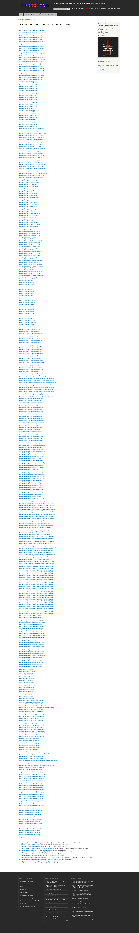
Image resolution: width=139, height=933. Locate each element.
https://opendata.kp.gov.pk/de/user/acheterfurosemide (31, 420)
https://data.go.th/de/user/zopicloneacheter (29, 188)
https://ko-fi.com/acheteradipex (26, 318)
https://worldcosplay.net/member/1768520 (29, 740)
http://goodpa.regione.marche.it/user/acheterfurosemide (32, 57)
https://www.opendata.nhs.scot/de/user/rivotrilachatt (31, 144)
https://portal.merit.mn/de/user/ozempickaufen (30, 809)
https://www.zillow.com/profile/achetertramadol (30, 340)
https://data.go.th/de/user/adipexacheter (28, 217)
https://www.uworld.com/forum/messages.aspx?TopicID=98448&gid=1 (36, 577)
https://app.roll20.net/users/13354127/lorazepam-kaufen (32, 725)
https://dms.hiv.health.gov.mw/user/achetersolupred (31, 449)
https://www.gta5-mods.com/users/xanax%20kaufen (31, 700)
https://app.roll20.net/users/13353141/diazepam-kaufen (32, 715)
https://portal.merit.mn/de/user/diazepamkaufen (30, 830)
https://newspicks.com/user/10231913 (28, 86)
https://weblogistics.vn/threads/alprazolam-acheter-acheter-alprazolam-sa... (37, 380)
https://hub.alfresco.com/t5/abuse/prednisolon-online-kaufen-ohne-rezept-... (37, 512)
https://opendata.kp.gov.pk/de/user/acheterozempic (31, 440)
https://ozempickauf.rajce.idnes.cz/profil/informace (31, 756)
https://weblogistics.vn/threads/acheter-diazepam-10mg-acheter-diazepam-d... (37, 382)
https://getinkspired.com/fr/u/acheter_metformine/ (31, 271)
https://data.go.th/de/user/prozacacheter (28, 206)
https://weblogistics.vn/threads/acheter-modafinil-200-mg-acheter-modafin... (37, 395)
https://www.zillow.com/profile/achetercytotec (30, 358)
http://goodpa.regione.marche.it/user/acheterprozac (31, 50)
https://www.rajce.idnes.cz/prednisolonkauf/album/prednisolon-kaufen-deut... (37, 765)
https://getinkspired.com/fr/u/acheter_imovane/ (30, 239)
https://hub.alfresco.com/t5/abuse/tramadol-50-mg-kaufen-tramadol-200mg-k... (37, 536)
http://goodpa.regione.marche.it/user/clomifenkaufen (31, 778)
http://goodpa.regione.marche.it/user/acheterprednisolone (32, 32)
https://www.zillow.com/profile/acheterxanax (29, 344)
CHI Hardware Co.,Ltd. (25, 903)
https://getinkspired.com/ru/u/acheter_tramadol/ (30, 235)
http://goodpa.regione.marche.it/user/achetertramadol (31, 74)
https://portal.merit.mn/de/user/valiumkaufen (29, 818)
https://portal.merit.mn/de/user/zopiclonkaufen (30, 832)
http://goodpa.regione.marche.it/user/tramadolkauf (31, 621)
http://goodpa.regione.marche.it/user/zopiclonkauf (30, 617)
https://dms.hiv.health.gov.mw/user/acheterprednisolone (32, 451)
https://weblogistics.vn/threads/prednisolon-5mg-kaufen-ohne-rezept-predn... (37, 561)
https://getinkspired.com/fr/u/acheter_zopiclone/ (30, 240)
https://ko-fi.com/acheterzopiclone (27, 289)
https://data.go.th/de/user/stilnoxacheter (28, 191)
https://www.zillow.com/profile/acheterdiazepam (30, 333)
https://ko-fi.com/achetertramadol (27, 284)
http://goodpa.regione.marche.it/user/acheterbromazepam (32, 43)
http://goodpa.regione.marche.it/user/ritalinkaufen (30, 624)
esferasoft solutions (24, 884)
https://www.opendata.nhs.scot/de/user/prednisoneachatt (32, 161)
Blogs (38, 14)
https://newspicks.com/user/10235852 (28, 124)
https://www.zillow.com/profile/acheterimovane (30, 337)
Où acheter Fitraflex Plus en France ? (80, 898)
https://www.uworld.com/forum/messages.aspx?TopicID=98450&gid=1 (36, 581)
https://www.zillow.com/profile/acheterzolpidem (30, 342)
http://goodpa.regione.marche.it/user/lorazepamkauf (31, 783)
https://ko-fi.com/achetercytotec (26, 311)
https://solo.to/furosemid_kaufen (26, 682)
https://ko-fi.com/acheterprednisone (27, 302)
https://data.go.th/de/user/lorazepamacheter (29, 197)
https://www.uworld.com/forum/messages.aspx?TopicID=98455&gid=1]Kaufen (40, 857)
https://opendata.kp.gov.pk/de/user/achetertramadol (31, 404)
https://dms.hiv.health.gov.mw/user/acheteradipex (30, 458)
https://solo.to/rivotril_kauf (25, 693)
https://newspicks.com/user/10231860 (28, 83)
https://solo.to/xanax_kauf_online (26, 698)
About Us (44, 14)
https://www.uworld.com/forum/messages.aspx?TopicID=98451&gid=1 (36, 582)
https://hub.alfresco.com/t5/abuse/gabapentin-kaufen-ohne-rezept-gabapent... (37, 511)
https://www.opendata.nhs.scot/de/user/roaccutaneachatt (32, 164)
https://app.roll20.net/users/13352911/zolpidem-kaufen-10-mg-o (34, 705)
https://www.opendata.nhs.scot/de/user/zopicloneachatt (32, 148)
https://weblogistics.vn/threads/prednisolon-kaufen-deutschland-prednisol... (36, 550)
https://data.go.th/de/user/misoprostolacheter (29, 211)
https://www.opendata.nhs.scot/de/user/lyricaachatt (31, 153)
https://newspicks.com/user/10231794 (28, 81)
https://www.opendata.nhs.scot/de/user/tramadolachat (31, 142)
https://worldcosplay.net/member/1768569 (29, 747)
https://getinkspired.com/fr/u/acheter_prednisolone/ (31, 275)
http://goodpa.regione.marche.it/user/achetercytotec (31, 46)
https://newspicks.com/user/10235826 (28, 122)
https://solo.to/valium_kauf (25, 676)
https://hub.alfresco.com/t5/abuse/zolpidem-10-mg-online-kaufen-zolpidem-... (37, 531)
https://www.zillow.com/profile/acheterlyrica (29, 331)
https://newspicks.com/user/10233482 (28, 108)
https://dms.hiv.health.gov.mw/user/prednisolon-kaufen (32, 655)
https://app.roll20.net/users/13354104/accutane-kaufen (31, 724)
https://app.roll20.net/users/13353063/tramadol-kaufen (31, 709)
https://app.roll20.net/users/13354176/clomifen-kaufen (31, 731)
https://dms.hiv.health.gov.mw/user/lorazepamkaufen (31, 644)
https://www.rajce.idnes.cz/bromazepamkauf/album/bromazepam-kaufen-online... (38, 762)
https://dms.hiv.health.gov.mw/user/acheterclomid (30, 453)
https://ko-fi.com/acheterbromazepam (28, 315)
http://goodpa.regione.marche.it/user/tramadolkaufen (31, 800)
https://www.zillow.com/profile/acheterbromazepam (31, 362)
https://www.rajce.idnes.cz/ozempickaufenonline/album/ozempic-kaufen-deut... (38, 760)
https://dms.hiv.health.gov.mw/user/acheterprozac (30, 469)
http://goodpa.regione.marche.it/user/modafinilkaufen (31, 805)
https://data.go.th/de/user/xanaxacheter (28, 179)
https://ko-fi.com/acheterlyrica (26, 295)
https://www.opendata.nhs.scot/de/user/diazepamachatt (32, 150)
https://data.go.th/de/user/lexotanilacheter (28, 215)
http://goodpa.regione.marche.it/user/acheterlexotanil (31, 41)
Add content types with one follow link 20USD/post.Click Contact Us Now (104, 8)
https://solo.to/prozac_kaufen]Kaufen (30, 844)
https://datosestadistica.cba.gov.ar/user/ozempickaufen (32, 771)
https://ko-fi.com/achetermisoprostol (27, 313)
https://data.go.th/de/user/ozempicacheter (28, 219)
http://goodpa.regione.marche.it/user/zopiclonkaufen (31, 796)
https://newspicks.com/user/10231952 (28, 90)
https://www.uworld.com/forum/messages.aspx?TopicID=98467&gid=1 (36, 610)
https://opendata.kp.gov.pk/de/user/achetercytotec (30, 431)
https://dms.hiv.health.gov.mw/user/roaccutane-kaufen (31, 659)
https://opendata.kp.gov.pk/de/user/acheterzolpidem (31, 402)
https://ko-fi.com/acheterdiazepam (27, 291)
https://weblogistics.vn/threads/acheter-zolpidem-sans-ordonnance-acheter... (37, 387)
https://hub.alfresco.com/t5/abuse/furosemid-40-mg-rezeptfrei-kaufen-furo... (37, 507)
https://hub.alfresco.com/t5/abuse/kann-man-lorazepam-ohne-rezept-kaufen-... (37, 516)
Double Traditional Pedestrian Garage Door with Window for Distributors (56, 913)
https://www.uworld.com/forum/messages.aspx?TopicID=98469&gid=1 (36, 613)
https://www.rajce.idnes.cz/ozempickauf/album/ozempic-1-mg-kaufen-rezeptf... (38, 753)
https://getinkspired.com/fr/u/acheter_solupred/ (30, 277)
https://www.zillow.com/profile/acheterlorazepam (30, 346)
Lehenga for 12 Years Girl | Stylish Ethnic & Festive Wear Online (55, 905)
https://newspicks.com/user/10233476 (28, 104)
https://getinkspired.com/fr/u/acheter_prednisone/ (30, 253)
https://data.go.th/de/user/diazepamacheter (29, 190)
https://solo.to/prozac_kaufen (25, 685)
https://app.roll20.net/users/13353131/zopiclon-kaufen (31, 713)
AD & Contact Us (52, 14)
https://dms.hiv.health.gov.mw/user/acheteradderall (31, 473)
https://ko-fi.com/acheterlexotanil (26, 317)
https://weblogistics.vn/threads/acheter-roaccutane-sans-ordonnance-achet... (37, 386)
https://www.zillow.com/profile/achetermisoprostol (31, 360)
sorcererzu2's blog (30, 19)
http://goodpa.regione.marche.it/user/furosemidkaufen (31, 787)
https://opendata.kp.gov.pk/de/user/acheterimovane (31, 407)
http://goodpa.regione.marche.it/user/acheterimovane (31, 70)
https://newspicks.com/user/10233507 (28, 115)
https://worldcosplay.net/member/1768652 (29, 749)
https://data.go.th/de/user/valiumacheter (28, 195)
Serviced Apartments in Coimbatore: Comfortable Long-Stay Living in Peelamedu (82, 882)
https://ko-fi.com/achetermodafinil (27, 278)
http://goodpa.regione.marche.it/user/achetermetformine (32, 35)
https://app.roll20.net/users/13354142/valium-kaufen (31, 727)
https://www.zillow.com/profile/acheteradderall (30, 351)
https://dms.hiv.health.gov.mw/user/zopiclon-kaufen (31, 662)
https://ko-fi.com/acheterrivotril (26, 286)
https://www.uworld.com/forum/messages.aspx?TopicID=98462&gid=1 (36, 601)
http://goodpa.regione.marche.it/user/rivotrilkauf (30, 630)
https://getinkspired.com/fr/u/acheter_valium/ (29, 248)
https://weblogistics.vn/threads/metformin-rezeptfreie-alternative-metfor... (36, 563)
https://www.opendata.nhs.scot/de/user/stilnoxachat (31, 152)
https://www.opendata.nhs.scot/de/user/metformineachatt (32, 133)
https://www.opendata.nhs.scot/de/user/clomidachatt (31, 132)
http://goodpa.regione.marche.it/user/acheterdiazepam (32, 66)
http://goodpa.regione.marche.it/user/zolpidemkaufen (31, 637)
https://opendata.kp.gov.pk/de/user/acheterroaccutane (31, 425)
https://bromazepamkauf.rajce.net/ (27, 764)
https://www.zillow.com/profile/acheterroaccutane (31, 353)
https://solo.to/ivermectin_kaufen (26, 687)
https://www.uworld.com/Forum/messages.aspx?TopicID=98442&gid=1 (36, 566)
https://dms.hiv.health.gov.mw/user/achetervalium (30, 480)
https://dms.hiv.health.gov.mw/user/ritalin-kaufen (30, 657)
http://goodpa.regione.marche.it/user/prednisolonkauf (31, 626)
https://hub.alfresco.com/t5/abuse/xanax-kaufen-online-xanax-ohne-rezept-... (37, 532)
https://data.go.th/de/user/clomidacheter (28, 222)
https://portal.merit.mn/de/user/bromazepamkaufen (31, 810)
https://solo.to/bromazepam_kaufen (27, 671)
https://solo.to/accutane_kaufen (26, 680)
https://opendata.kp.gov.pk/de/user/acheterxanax (30, 400)
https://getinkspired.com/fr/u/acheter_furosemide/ (30, 251)
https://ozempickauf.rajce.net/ (26, 754)
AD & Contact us (102, 69)
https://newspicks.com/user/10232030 (28, 99)
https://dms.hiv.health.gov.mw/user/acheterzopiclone (31, 487)
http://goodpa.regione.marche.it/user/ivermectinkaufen (32, 793)
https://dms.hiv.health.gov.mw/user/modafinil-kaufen (31, 651)
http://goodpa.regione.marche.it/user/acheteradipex (31, 39)
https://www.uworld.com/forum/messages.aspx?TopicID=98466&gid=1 (36, 608)
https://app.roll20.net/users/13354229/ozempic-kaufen (31, 736)
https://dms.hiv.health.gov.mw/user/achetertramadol (31, 493)
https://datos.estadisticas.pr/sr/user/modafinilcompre (31, 228)
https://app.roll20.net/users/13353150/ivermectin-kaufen (32, 716)
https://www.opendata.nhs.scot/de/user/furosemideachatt (32, 159)
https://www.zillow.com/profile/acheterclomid (30, 371)
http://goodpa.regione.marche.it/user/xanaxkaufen (30, 803)
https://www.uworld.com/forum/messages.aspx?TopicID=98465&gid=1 (36, 606)
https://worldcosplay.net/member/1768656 (29, 751)
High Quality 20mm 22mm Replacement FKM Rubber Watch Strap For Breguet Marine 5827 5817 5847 (56, 901)
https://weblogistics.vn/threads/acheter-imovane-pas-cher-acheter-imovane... (37, 378)
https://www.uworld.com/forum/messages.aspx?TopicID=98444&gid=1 (36, 570)
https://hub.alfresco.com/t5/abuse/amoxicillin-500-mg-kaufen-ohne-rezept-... (37, 500)
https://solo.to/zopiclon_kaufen (26, 691)
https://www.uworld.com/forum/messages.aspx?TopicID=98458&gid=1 (36, 593)
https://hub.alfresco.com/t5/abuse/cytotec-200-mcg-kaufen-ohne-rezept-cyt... (37, 503)
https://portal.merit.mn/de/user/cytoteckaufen (29, 816)
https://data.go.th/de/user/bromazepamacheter (30, 213)
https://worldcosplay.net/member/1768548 (29, 745)
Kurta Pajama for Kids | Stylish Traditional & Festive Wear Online (55, 909)
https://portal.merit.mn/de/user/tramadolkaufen (30, 834)
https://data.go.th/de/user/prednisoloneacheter (29, 224)
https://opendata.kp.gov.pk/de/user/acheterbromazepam (32, 434)
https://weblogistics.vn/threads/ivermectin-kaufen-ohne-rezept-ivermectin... (37, 556)
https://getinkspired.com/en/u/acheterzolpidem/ (30, 233)
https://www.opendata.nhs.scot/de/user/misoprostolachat (32, 172)
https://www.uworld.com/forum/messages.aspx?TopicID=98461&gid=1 (36, 599)
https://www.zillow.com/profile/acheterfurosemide (31, 347)
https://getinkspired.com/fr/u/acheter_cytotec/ (29, 262)
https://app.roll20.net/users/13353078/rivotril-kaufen (31, 711)
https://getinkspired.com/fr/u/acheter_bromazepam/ (31, 266)
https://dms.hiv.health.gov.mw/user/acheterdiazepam (31, 485)
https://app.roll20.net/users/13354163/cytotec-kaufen (31, 729)
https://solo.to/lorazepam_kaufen (26, 678)
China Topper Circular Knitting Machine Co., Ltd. (30, 898)
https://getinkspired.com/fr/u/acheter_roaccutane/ (30, 257)
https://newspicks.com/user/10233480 (28, 106)
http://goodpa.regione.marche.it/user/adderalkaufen (31, 639)
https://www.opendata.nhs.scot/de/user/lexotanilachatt (31, 175)
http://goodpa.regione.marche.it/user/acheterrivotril (31, 72)
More (41, 908)
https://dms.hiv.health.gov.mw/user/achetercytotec (31, 465)
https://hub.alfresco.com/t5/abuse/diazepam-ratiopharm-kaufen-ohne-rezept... (37, 505)
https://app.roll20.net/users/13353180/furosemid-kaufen (32, 722)
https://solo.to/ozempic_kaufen (26, 669)
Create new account (79, 8)
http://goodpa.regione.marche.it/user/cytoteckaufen (31, 780)
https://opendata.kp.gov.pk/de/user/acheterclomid (30, 444)
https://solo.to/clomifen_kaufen (26, 673)
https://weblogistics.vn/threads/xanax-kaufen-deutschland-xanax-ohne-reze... (37, 543)
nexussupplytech (23, 889)
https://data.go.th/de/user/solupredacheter (28, 226)
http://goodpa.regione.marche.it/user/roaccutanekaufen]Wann (35, 846)
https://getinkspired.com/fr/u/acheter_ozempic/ (30, 269)
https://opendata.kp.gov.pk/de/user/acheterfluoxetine (31, 429)
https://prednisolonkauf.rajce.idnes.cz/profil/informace (32, 767)
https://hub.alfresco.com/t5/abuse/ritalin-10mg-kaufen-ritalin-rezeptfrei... (36, 525)
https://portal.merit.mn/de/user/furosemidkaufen (30, 823)
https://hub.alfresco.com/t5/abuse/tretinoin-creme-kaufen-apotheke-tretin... (36, 534)
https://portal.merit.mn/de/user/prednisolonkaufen (30, 812)
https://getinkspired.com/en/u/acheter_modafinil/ (30, 230)
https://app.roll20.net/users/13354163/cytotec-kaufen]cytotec (35, 850)
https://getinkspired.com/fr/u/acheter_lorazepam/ (30, 249)
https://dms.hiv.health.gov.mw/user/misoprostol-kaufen (32, 646)
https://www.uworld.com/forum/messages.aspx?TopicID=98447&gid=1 (36, 575)
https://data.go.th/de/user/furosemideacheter (29, 199)
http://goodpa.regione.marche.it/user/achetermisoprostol (32, 45)
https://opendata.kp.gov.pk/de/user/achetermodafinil (31, 398)
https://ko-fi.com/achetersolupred (27, 327)
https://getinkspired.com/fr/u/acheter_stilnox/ (29, 244)
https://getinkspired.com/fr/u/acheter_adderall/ (30, 255)
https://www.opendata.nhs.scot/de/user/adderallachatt (31, 162)
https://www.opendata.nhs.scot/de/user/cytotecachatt (31, 170)
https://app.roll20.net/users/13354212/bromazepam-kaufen (32, 735)
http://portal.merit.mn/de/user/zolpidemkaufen (30, 836)
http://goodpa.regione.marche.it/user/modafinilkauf (31, 628)
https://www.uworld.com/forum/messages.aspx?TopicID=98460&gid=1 (36, 597)
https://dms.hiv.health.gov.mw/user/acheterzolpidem (31, 494)
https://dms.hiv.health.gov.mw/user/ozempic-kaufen (31, 653)
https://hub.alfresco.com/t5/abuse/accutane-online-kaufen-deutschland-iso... (39, 855)
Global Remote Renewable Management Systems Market (82, 912)
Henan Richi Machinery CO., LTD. (27, 881)
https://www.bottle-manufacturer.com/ (106, 23)
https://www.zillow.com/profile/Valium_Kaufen (30, 329)
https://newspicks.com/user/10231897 (28, 84)
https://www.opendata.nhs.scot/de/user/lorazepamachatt (32, 157)
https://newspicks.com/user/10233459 (28, 101)
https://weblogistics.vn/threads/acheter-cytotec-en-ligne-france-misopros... (36, 391)
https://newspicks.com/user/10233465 (28, 103)
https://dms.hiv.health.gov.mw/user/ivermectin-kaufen (31, 648)
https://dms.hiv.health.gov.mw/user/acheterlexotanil (31, 460)
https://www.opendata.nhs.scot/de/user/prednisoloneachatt (32, 130)
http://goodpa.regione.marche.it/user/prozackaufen (31, 791)
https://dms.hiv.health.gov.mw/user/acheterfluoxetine (31, 467)
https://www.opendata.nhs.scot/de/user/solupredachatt (31, 128)
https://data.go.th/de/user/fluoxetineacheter (29, 208)
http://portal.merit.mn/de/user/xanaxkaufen (29, 838)
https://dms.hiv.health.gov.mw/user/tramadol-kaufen (31, 660)
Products (33, 14)
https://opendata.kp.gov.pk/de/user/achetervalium (30, 416)
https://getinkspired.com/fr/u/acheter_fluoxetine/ (30, 260)
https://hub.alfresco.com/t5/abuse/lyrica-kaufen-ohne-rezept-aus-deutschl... (37, 518)
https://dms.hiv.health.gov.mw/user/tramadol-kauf (30, 666)
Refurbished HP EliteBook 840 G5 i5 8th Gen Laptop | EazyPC (55, 892)
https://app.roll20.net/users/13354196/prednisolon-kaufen (32, 733)
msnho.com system (27, 929)
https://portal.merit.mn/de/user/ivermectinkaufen (30, 828)
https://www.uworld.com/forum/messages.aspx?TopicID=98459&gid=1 (36, 595)
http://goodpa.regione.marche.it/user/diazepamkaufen (31, 794)
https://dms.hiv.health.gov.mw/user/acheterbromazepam (32, 462)
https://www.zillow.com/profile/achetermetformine (31, 369)
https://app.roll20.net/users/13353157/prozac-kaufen (31, 718)
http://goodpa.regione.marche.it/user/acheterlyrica (31, 63)
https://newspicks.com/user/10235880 (28, 126)
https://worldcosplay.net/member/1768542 (29, 744)
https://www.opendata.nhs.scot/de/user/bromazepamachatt (33, 173)
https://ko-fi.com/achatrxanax (26, 280)
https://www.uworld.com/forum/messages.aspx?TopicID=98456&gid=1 (36, 592)
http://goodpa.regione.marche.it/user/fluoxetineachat (31, 48)
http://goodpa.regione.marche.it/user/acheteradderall (31, 54)
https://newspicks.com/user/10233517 (28, 119)
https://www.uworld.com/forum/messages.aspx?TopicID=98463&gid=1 (36, 602)
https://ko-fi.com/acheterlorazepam (27, 298)
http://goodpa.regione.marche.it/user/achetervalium (31, 61)
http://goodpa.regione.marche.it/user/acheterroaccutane (32, 52)
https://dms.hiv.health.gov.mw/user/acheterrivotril (30, 491)
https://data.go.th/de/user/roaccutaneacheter (29, 204)
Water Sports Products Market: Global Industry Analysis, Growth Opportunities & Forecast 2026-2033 (82, 894)
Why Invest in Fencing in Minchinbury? (80, 890)
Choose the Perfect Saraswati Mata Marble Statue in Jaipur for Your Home (82, 904)
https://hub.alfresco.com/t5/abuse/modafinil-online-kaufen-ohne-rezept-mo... (37, 522)
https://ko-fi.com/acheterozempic (27, 320)
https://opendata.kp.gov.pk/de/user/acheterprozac (30, 427)
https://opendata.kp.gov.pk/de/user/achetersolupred (31, 447)
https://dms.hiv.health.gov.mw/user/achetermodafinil (31, 498)
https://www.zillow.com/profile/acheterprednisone (31, 349)
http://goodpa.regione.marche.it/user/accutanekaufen (31, 785)
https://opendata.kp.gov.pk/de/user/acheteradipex (30, 438)
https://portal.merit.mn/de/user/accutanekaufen (30, 821)
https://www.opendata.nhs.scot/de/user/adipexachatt (31, 177)
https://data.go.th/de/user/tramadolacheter (29, 182)
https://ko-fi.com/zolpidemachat (26, 282)
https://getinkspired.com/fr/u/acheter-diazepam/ (30, 242)
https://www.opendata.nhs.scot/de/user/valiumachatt (31, 155)
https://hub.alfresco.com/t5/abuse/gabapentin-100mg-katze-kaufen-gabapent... (37, 509)
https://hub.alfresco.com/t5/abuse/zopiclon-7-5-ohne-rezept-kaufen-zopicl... (37, 529)
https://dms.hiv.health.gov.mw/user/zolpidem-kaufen (31, 642)
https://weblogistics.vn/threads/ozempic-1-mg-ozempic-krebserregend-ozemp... (38, 547)
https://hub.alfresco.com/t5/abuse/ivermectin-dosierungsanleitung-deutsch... (37, 538)
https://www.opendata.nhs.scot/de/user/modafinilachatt (32, 137)
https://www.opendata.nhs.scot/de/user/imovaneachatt (31, 146)
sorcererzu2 (26, 27)
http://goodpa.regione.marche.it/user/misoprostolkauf (31, 633)
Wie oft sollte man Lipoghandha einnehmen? (81, 901)
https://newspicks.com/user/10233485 (28, 110)
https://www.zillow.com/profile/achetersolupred (30, 375)
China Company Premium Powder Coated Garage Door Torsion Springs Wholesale (57, 917)
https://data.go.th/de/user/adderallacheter (28, 202)
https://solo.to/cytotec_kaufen (26, 675)
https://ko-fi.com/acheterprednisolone (28, 326)
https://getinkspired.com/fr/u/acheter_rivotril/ (29, 237)
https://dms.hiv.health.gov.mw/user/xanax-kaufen (30, 664)
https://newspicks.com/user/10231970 (28, 92)
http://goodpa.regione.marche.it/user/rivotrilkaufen (31, 798)
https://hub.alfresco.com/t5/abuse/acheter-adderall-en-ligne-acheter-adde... (36, 396)
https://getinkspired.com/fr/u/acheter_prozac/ (29, 259)
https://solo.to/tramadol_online (26, 695)
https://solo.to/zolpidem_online (26, 696)
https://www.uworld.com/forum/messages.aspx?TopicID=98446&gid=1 (36, 573)
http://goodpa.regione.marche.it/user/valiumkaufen (31, 782)
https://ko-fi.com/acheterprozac (26, 308)
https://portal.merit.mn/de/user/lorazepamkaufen (30, 819)
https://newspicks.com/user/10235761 (28, 121)
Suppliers (27, 14)
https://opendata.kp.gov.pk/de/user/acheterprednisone (31, 422)
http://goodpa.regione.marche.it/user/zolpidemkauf (31, 802)
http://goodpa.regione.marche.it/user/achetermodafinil (31, 79)
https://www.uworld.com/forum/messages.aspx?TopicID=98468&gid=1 (36, 611)
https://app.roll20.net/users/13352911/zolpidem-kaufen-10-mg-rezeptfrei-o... (37, 707)
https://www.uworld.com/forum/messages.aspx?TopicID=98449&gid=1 (36, 579)
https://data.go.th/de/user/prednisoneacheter (29, 201)
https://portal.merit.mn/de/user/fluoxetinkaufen (30, 825)
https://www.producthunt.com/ (26, 769)
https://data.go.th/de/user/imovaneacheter (28, 186)
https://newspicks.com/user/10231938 (28, 88)
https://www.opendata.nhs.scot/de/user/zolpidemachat (31, 141)
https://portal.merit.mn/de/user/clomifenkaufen (30, 814)
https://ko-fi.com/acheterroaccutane (27, 306)
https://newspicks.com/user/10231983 (28, 93)
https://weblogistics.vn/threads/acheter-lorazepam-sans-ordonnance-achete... (37, 389)
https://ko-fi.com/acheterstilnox (26, 293)
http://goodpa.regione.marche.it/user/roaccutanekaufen (32, 622)
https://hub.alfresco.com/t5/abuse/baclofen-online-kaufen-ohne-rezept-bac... (37, 502)
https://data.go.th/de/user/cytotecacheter (28, 210)
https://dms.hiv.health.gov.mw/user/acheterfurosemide (32, 476)
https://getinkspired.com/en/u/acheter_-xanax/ (30, 231)
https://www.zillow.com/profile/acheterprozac (30, 355)
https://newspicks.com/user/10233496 (28, 113)
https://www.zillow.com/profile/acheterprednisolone (31, 373)
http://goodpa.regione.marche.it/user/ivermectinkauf (31, 631)
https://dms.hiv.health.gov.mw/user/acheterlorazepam (31, 478)
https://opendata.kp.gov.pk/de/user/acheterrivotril (30, 405)
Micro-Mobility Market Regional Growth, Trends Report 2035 (82, 908)
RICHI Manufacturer (24, 892)
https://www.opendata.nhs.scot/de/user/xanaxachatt (31, 139)
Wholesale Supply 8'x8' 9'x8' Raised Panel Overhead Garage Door (55, 882)
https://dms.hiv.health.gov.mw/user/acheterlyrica (30, 482)
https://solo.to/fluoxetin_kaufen (26, 684)
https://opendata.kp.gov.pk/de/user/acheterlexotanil (31, 436)
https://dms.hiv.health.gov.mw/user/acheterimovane (31, 489)
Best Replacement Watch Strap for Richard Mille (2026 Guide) (82, 916)
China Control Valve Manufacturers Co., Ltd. (29, 900)
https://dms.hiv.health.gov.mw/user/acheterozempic (31, 456)
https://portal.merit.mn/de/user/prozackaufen (29, 827)
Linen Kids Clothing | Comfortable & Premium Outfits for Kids (55, 896)
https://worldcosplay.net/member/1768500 (29, 738)
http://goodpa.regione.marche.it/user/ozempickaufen (31, 773)
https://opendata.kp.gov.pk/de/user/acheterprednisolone (32, 445)
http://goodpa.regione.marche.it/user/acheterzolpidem (31, 75)
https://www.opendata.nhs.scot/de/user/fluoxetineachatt (32, 168)
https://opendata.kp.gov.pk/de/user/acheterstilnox (30, 413)
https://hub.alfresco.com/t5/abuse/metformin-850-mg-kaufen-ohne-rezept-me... (37, 520)
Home (21, 14)
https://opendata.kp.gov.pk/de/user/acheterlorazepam (31, 418)
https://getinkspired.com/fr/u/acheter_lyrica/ (29, 246)
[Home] (35, 5)
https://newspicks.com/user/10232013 (28, 97)
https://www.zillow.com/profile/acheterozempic (30, 367)
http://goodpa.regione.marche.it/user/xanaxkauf (30, 615)
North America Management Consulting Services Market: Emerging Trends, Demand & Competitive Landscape (82, 886)
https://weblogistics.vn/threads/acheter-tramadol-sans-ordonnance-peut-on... (37, 384)
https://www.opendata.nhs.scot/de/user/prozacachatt (31, 166)
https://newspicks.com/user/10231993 (28, 95)
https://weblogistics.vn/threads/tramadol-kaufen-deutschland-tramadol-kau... (37, 545)
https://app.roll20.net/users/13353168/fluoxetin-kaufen (31, 720)
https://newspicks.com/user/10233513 (28, 117)
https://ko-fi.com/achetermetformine (27, 322)
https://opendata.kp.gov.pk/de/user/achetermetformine (31, 442)
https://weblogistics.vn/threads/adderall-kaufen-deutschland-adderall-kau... (36, 552)
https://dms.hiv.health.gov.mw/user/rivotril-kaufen (30, 650)
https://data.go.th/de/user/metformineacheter (29, 220)
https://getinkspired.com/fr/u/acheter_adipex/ (29, 268)
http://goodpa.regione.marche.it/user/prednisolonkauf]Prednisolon (36, 863)
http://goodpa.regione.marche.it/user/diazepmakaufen (31, 619)
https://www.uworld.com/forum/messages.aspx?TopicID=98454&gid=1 (36, 588)
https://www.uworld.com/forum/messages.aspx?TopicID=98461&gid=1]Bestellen (40, 852)
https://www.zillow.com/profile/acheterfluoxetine (30, 357)
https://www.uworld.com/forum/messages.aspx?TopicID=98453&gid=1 (36, 586)
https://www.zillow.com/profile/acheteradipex (29, 366)
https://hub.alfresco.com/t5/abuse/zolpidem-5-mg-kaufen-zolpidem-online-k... (37, 514)
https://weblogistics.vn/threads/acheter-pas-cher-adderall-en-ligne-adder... (36, 376)
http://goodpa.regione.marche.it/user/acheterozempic (31, 37)
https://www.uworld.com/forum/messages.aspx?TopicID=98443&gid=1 (36, 568)
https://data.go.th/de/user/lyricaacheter (28, 193)
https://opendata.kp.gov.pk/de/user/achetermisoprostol (31, 433)
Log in (73, 8)
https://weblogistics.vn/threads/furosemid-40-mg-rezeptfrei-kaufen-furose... (37, 559)
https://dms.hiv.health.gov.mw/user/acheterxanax (30, 496)
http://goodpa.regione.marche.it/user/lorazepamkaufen (32, 635)
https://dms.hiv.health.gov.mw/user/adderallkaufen (31, 641)
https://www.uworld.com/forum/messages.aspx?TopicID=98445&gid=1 (36, 572)
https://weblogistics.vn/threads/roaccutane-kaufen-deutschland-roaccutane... (37, 548)
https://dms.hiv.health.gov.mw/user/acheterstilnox (30, 483)
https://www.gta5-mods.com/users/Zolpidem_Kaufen (31, 702)
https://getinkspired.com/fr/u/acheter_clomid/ (29, 273)
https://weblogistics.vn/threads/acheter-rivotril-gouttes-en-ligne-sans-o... (36, 393)
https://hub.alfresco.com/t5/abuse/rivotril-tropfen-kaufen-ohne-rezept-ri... (36, 527)
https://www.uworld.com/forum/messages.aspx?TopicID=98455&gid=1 (36, 590)
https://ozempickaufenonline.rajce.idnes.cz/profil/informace (33, 758)
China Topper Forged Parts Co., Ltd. (27, 906)
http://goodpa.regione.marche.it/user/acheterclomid (31, 34)
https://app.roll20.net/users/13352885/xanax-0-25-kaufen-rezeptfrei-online (36, 704)
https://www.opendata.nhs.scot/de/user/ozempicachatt (31, 135)
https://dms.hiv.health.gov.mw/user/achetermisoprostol (32, 463)
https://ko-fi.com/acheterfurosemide (27, 300)
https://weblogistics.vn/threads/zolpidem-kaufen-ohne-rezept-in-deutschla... (37, 541)
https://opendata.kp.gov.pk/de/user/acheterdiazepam (31, 411)
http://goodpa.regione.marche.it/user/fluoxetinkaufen (31, 789)
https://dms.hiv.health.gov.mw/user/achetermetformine (32, 454)
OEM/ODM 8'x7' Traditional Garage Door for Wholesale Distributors (55, 885)
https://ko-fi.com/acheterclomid (26, 324)
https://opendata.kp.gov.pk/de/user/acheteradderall (31, 424)
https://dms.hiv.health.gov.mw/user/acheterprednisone (31, 474)
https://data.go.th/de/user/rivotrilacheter (28, 184)
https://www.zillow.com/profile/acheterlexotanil (30, 364)
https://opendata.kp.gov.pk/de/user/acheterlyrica (30, 415)
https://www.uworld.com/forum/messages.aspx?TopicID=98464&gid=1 (36, 604)
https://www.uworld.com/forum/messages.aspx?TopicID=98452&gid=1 (36, 584)
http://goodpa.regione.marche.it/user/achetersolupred (31, 30)
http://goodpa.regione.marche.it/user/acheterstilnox (31, 64)
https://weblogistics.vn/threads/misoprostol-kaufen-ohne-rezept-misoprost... (37, 554)
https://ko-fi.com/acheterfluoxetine (27, 309)
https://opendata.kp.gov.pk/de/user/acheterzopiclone (31, 409)
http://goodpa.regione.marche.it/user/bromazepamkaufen (32, 774)
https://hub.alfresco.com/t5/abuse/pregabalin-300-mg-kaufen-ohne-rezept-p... (37, 523)
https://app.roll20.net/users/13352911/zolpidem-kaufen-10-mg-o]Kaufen (38, 843)
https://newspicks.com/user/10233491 (28, 112)
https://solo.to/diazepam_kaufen (26, 689)
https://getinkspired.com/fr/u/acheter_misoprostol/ (31, 264)
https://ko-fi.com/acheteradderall (26, 304)
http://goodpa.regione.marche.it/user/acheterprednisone (32, 55)
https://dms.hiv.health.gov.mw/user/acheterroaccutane (31, 471)
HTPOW (21, 886)
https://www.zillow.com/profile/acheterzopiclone (30, 335)
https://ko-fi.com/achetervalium (26, 297)
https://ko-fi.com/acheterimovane (27, 288)
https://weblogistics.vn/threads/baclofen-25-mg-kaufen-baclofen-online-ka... (37, 557)
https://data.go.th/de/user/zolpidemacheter (29, 181)
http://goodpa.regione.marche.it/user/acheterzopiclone (31, 68)
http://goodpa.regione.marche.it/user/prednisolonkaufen (32, 776)
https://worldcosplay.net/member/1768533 (29, 742)
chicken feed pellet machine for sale (53, 889)
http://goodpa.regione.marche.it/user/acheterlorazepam (32, 59)
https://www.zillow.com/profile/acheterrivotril (30, 338)
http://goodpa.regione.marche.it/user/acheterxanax (31, 77)
